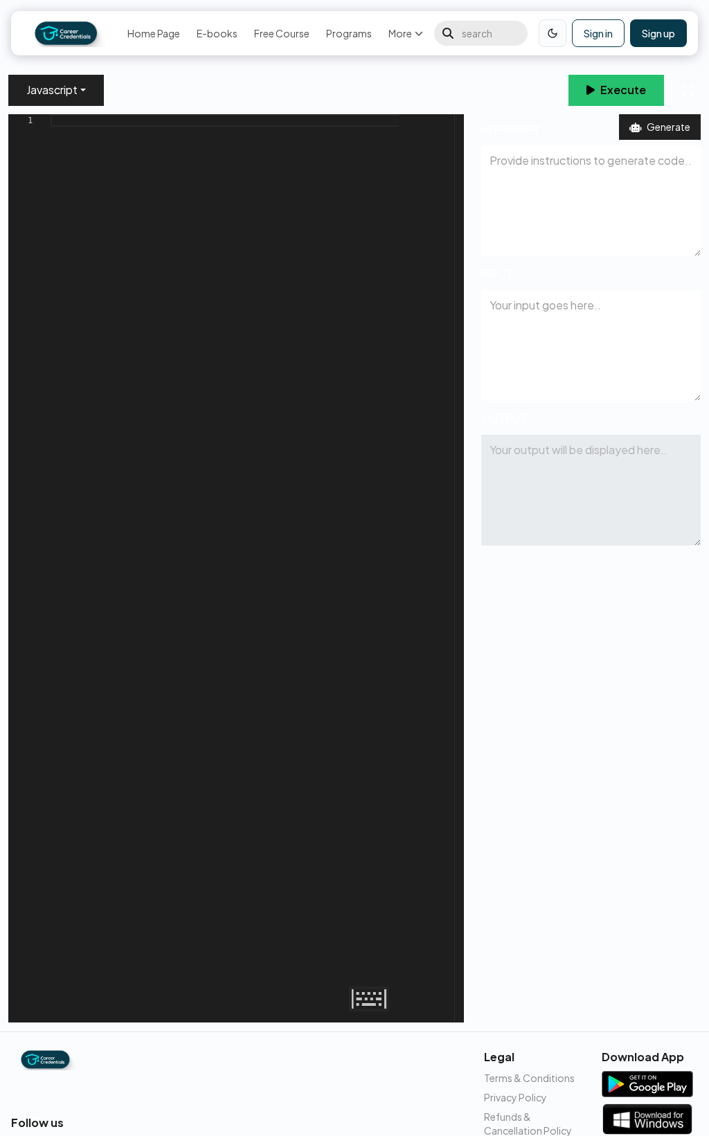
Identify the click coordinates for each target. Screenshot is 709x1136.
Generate (668, 126)
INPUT (497, 274)
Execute (623, 89)
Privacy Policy (515, 1097)
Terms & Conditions (529, 1078)
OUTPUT (504, 418)
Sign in (598, 33)
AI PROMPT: (512, 129)
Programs (349, 33)
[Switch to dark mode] (552, 33)
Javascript (52, 89)
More (400, 33)
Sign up (658, 33)
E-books (217, 33)
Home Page (153, 33)
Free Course (281, 33)
